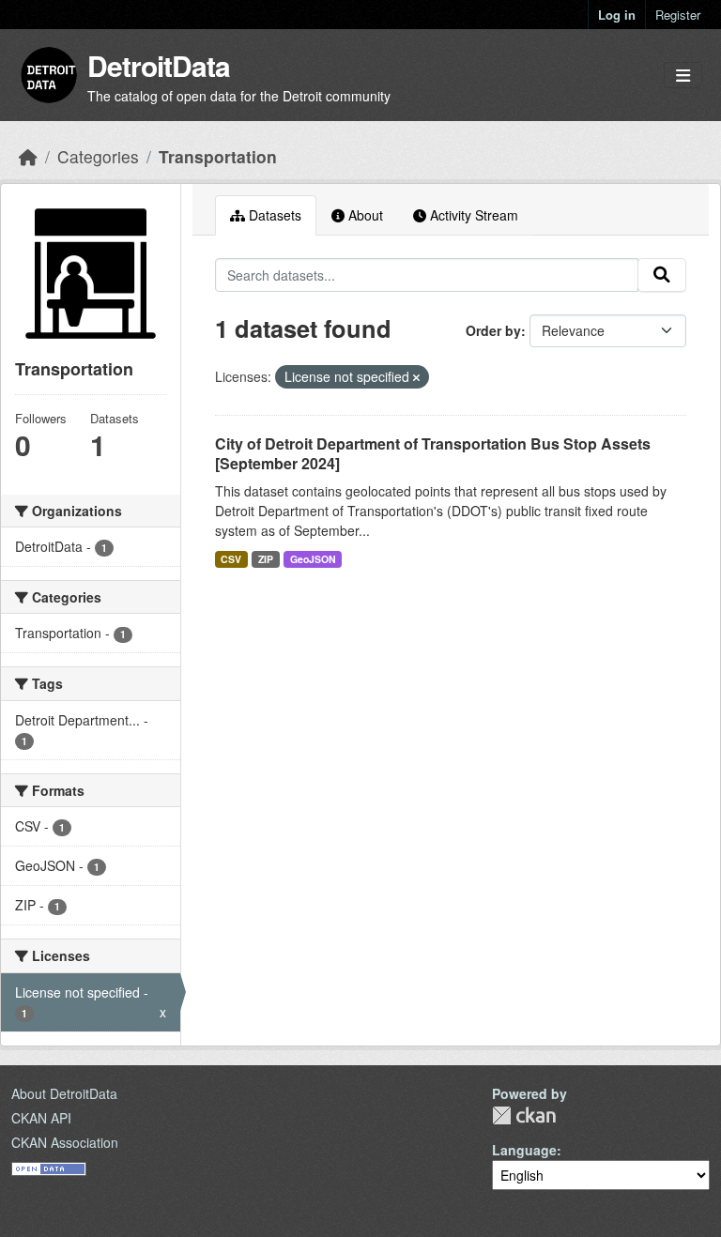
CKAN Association (64, 1142)
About (364, 215)
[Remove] (416, 377)
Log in (617, 14)
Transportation (218, 156)
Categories (98, 156)
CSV (231, 559)
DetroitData (158, 65)
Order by (493, 330)
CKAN (524, 1115)
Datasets (273, 215)
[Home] (28, 156)
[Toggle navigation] (683, 75)
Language (524, 1149)
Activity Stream (472, 215)
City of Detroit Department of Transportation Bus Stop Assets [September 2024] (433, 453)
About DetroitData (64, 1093)
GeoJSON (313, 559)
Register (677, 14)
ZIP (265, 559)
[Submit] (661, 275)
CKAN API (41, 1117)
